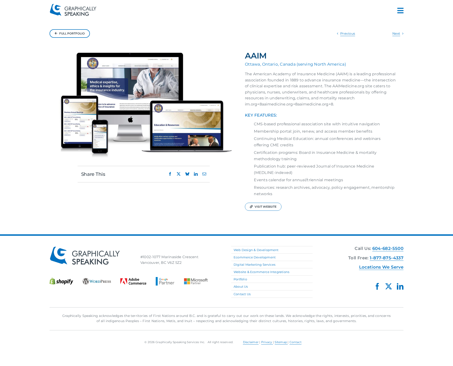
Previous (347, 33)
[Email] (204, 174)
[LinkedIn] (196, 174)
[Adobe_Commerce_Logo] (133, 280)
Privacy (267, 342)
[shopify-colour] (61, 279)
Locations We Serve (381, 267)
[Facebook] (170, 174)
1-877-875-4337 (386, 258)
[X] (178, 174)
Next (396, 33)
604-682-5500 (387, 248)
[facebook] (377, 286)
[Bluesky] (187, 174)
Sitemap (281, 342)
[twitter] (388, 286)
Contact (295, 342)
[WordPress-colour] (97, 280)
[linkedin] (400, 286)
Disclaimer (251, 342)
